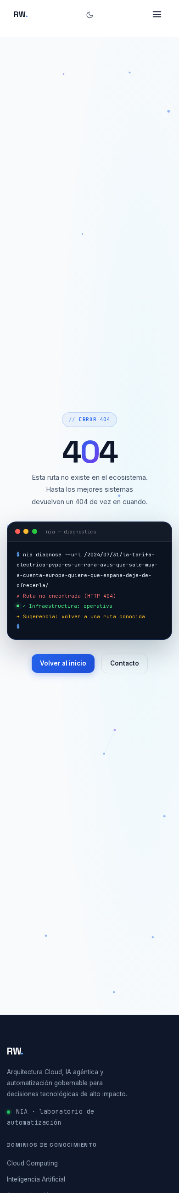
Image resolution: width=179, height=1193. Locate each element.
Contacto (124, 663)
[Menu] (156, 15)
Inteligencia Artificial (36, 1179)
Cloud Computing (32, 1163)
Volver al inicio (63, 663)
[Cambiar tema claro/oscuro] (90, 15)
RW (21, 14)
